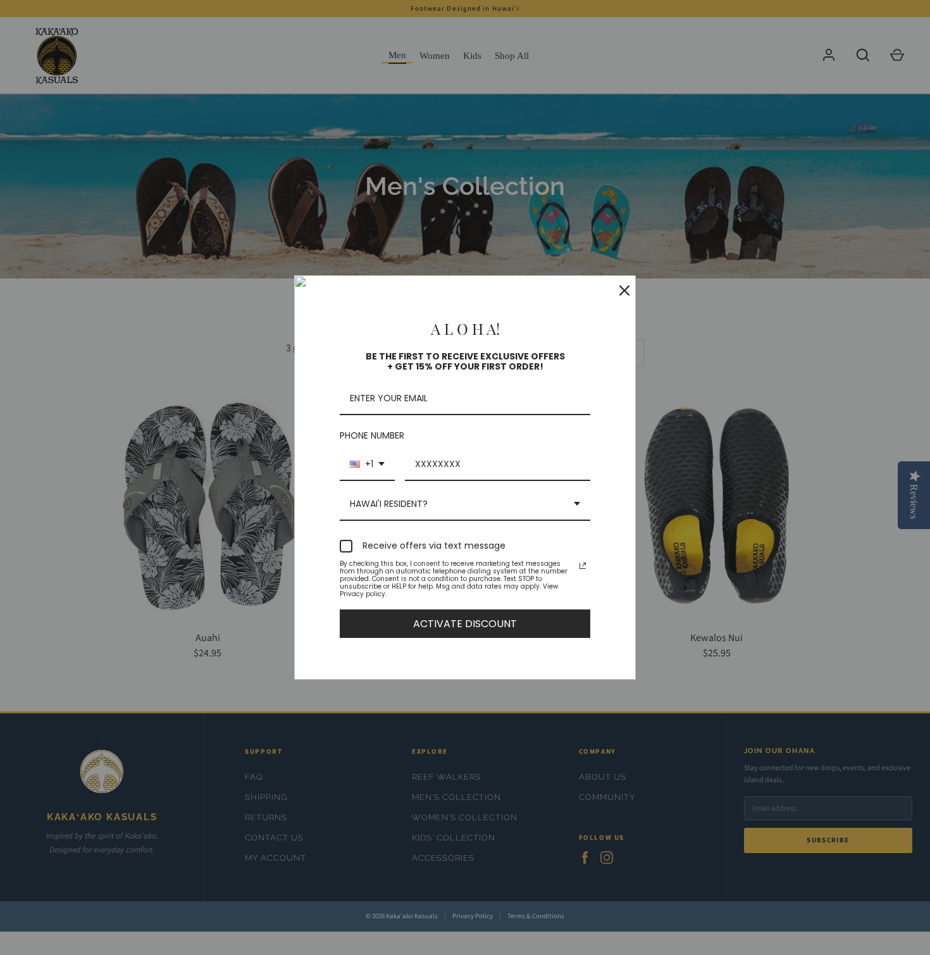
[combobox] (367, 465)
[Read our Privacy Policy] (582, 565)
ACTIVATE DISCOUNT (465, 623)
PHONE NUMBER (372, 435)
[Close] (620, 290)
